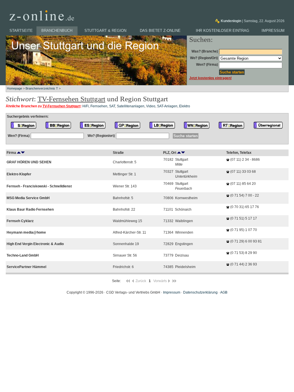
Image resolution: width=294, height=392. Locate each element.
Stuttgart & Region (105, 30)
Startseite (21, 30)
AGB (223, 292)
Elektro (184, 106)
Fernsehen (98, 106)
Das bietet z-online (160, 30)
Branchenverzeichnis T (42, 88)
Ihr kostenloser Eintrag (222, 30)
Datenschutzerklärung (200, 292)
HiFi (85, 106)
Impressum (273, 30)
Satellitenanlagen (130, 106)
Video (150, 106)
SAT (112, 106)
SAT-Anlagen (167, 106)
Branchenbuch (56, 30)
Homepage (14, 88)
